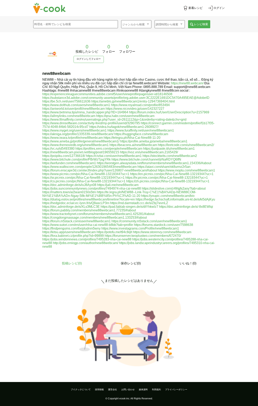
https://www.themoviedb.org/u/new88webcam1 (75, 145)
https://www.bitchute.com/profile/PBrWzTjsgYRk (76, 159)
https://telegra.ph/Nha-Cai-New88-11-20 (132, 137)
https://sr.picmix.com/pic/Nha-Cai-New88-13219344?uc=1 (83, 177)
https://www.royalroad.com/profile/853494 (140, 105)
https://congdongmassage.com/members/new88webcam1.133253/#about (94, 217)
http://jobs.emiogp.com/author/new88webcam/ (85, 243)
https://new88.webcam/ (187, 83)
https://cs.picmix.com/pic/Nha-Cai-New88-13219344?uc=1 (83, 181)
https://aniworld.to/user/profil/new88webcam (73, 108)
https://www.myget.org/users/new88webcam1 (74, 130)
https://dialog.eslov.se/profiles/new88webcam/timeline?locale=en (88, 199)
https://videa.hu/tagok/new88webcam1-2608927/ (123, 126)
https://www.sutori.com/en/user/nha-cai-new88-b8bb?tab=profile (87, 224)
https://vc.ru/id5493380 (58, 148)
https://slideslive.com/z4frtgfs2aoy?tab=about (174, 188)
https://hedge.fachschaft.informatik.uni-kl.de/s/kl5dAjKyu (175, 199)
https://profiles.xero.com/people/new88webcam (108, 148)
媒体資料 (143, 389)
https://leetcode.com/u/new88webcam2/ (186, 145)
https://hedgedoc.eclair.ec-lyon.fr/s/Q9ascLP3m (75, 203)
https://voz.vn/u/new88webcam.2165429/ (149, 152)
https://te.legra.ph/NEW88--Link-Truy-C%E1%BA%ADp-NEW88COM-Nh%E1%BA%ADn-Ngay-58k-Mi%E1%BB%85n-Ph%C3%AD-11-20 (119, 193)
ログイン (219, 7)
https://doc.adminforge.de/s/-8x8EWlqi (186, 206)
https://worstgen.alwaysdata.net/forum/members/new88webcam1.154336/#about (154, 163)
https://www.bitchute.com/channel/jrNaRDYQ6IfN (146, 159)
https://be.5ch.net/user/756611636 (66, 101)
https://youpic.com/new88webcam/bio (168, 195)
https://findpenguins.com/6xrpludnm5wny (71, 228)
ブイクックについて (81, 389)
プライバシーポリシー (176, 389)
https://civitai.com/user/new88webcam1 (114, 156)
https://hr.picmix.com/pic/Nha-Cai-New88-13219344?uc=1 (166, 177)
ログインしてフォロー (89, 58)
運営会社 (112, 389)
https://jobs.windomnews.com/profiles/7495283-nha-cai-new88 (86, 239)
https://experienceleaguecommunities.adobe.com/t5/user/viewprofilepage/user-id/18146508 (107, 94)
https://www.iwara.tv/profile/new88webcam (72, 137)
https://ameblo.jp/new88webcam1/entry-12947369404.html (133, 101)
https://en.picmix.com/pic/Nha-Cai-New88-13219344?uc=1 (171, 174)
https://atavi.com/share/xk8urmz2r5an (163, 166)
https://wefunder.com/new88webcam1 (69, 163)
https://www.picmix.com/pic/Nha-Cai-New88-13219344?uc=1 (85, 174)
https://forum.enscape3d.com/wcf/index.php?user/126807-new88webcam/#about (99, 170)
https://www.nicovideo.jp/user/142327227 (135, 108)
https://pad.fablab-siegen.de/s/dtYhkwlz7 (129, 206)
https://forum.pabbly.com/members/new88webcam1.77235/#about (89, 210)
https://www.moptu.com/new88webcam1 (186, 170)
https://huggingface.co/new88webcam (141, 134)
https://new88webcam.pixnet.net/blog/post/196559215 (80, 152)
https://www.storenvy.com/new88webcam (162, 232)
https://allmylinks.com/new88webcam (68, 116)
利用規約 (156, 389)
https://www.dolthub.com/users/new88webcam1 (76, 105)
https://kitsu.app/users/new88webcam (69, 232)
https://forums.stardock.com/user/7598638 (163, 224)
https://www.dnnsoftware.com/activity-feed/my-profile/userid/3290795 (91, 123)
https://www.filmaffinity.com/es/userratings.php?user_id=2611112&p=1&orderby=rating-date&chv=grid (114, 119)
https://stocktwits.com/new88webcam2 (170, 156)
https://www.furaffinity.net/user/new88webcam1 (140, 130)
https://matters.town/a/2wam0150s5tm (69, 192)
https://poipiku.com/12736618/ (63, 156)
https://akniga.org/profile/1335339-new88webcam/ (77, 134)
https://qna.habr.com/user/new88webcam (125, 116)
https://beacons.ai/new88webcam (133, 145)
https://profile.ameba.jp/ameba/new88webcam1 (153, 141)
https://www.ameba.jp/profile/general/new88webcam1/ (80, 141)
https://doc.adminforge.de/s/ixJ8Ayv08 (69, 185)
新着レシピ (195, 7)
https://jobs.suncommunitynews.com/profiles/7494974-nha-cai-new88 (91, 188)
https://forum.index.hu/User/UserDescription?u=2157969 (169, 112)
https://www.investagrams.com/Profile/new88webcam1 (140, 228)
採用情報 (99, 389)
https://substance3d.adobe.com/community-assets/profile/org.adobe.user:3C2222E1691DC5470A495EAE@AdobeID (125, 97)
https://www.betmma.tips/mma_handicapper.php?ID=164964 (85, 112)
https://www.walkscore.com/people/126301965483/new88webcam (89, 166)
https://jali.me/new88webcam (117, 185)
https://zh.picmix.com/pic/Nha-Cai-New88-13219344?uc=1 (167, 181)
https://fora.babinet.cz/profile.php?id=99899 (73, 235)
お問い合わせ (128, 389)
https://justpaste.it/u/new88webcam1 (169, 148)
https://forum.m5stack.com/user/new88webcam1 (76, 221)
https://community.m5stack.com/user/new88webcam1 (149, 221)
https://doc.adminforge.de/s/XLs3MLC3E (71, 206)
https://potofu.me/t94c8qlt (114, 232)
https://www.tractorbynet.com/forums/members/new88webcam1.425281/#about (98, 214)
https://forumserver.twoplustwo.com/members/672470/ (143, 235)
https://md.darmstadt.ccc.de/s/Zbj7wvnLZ (139, 203)
